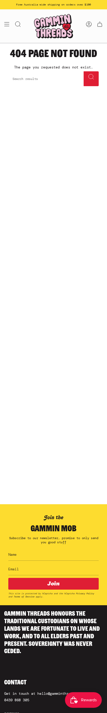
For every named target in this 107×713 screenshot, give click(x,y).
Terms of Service (24, 596)
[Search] (91, 78)
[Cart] (99, 26)
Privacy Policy (85, 593)
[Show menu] (7, 26)
